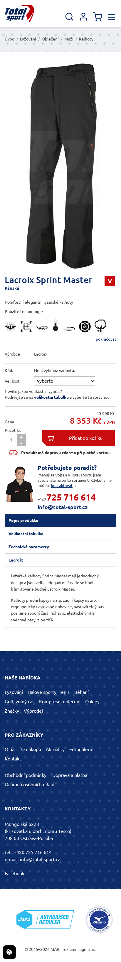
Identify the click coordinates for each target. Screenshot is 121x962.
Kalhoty (86, 39)
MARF (56, 949)
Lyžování (28, 39)
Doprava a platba (69, 775)
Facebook (14, 873)
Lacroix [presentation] (16, 560)
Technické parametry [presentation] (29, 547)
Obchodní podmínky (25, 775)
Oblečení (50, 39)
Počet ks (13, 430)
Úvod (9, 39)
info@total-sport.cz (63, 507)
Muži (68, 39)
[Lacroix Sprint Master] (60, 166)
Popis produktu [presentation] (23, 520)
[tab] (60, 520)
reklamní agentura (79, 949)
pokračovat (106, 339)
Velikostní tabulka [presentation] (26, 533)
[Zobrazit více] (12, 334)
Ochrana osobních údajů (29, 784)
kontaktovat (62, 485)
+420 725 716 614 (33, 852)
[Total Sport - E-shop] (19, 13)
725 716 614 (71, 497)
